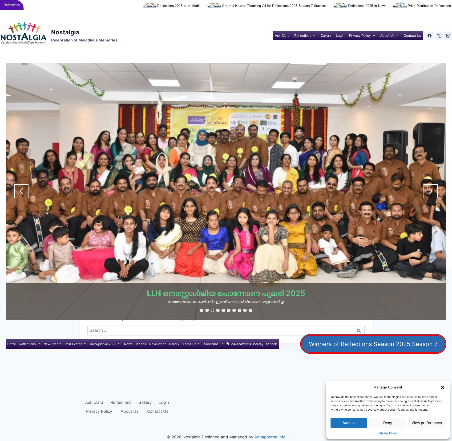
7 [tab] (234, 310)
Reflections (302, 35)
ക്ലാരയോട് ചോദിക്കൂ (247, 344)
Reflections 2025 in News (284, 6)
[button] (442, 387)
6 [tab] (228, 310)
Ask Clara (282, 35)
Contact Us (412, 35)
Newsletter (157, 344)
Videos (141, 344)
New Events (52, 344)
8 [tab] (239, 310)
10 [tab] (250, 310)
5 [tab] (223, 310)
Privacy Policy (387, 433)
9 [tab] (245, 310)
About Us (387, 35)
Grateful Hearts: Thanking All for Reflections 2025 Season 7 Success (191, 6)
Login (340, 35)
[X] (439, 36)
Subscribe (211, 344)
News (128, 344)
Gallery (326, 35)
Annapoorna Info (270, 437)
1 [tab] (201, 310)
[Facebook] (430, 36)
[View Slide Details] (226, 191)
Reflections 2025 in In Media (95, 6)
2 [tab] (207, 310)
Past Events (73, 344)
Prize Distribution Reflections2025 (349, 6)
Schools (272, 344)
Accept (349, 423)
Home (11, 344)
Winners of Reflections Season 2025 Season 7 (373, 343)
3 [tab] (212, 310)
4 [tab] (218, 310)
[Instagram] (448, 36)
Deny (387, 423)
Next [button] (431, 191)
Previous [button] (21, 191)
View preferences (427, 423)
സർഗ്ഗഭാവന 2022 (103, 344)
